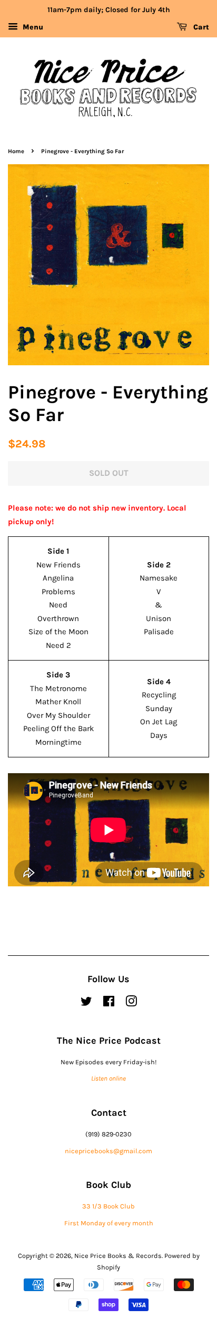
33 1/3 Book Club (108, 1206)
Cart (200, 27)
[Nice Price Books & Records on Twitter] (86, 1003)
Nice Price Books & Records (118, 1256)
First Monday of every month (108, 1223)
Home (16, 151)
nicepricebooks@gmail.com (108, 1151)
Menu (32, 27)
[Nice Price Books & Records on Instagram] (131, 1003)
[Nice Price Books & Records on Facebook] (109, 1003)
